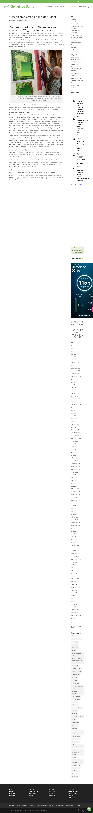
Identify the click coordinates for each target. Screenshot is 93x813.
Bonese (74, 650)
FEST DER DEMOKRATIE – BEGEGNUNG (75, 21)
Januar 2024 (74, 427)
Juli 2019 (73, 565)
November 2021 (75, 494)
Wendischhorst (75, 771)
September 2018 (76, 590)
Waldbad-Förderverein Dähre (77, 761)
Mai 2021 (73, 511)
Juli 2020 (73, 531)
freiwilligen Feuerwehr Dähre (77, 687)
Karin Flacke (75, 705)
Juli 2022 (73, 475)
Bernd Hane (75, 647)
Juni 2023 (73, 447)
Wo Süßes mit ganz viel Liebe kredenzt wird (76, 38)
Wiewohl (74, 774)
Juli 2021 (73, 506)
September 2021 (76, 500)
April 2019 (74, 573)
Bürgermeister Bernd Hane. (77, 654)
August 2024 (74, 407)
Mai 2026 (73, 354)
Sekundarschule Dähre (76, 732)
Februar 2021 (75, 517)
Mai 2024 (73, 416)
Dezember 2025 (75, 368)
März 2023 (74, 455)
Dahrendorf (12, 20)
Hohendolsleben (76, 699)
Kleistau (80, 708)
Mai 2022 (73, 480)
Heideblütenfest (76, 696)
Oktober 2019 (75, 556)
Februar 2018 (75, 610)
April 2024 (74, 419)
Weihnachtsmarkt (76, 768)
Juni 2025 (73, 385)
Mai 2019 (73, 570)
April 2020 (74, 539)
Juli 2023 (73, 444)
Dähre (73, 671)
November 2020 (75, 525)
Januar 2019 (74, 581)
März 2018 (74, 607)
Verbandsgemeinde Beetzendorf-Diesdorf (77, 746)
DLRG (79, 668)
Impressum (69, 805)
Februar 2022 (75, 489)
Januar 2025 (74, 396)
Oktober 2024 (75, 402)
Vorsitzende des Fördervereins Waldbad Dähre (76, 752)
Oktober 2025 (75, 374)
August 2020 (74, 528)
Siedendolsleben (76, 736)
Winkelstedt (75, 777)
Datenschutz (60, 805)
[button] (89, 809)
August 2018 (74, 593)
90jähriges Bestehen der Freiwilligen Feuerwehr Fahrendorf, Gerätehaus (80, 107)
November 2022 (75, 466)
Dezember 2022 (75, 463)
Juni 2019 (73, 567)
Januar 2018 (74, 612)
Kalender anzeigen (76, 184)
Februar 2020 (75, 545)
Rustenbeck (75, 725)
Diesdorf (74, 668)
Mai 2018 (73, 601)
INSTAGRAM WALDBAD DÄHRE (77, 333)
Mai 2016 (73, 618)
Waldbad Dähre (76, 765)
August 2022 (74, 472)
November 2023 (75, 433)
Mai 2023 (73, 449)
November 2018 (75, 587)
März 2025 (74, 390)
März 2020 (74, 542)
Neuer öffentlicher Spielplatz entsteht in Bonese (77, 81)
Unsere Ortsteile (60, 6)
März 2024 (74, 421)
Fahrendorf (74, 677)
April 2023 (74, 452)
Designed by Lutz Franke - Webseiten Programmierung (29, 810)
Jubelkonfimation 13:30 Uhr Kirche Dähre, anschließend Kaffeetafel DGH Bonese (82, 127)
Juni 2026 (73, 351)
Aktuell (11, 805)
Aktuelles (72, 6)
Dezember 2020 (75, 522)
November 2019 (75, 553)
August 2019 (74, 562)
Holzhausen (75, 702)
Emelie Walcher (75, 674)
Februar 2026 (75, 362)
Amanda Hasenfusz (77, 639)
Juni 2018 (73, 598)
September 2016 (76, 615)
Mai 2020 (73, 536)
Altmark (74, 636)
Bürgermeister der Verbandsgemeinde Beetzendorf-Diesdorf (77, 661)
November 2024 (75, 399)
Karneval (74, 708)
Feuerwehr (74, 680)
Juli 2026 (73, 348)
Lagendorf (74, 713)
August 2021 (74, 503)
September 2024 (76, 404)
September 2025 (76, 376)
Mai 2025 (73, 388)
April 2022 (74, 483)
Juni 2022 (73, 478)
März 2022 (74, 486)
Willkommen (48, 6)
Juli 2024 (73, 410)
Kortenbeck (75, 711)
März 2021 (74, 514)
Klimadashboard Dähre (77, 323)
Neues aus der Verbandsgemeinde (77, 625)
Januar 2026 (74, 365)
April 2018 (74, 604)
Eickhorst (79, 671)
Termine (31, 805)
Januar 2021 (74, 520)
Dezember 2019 (75, 551)
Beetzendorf (75, 645)
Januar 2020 (74, 548)
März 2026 (74, 359)
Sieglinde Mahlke (76, 739)
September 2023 (76, 438)
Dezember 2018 (75, 584)
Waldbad (74, 757)
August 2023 (74, 441)
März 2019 (74, 576)
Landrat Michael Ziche (77, 716)
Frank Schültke (75, 683)
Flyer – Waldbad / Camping (45, 805)
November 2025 (75, 371)
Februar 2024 (75, 424)
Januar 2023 (74, 461)
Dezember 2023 (75, 430)
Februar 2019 (75, 579)
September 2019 (76, 559)
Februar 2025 (75, 393)
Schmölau (74, 728)
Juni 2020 (73, 534)
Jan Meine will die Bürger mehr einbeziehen (76, 45)
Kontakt (82, 6)
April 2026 (74, 357)
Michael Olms (75, 722)
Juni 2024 (73, 413)
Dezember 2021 (75, 492)
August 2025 (74, 379)
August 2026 (74, 345)
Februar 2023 (75, 458)
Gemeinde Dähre (22, 20)
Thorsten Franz (75, 742)
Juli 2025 (73, 382)
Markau (73, 719)
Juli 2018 (73, 596)
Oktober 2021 (75, 497)
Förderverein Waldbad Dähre (76, 692)
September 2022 (76, 469)
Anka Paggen (75, 642)
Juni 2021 (73, 508)
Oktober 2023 (75, 435)
